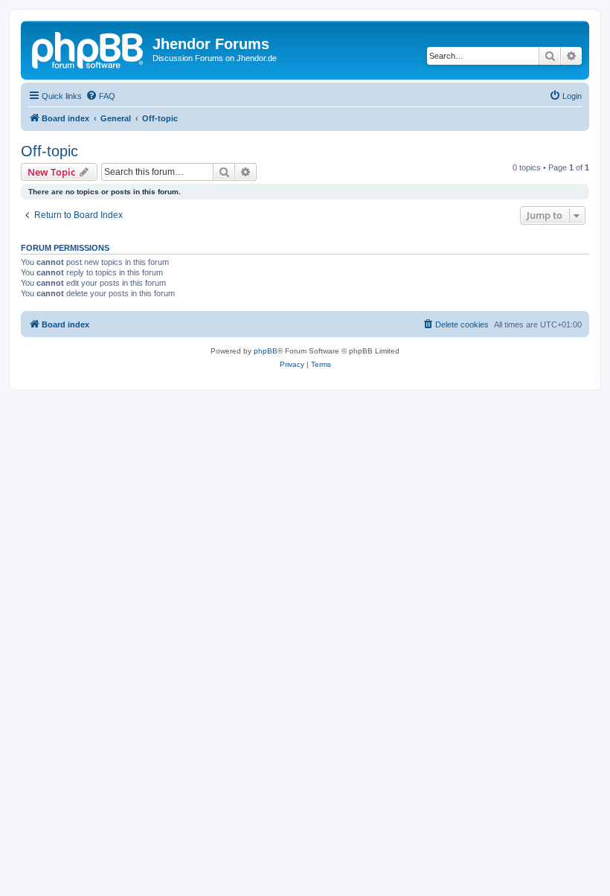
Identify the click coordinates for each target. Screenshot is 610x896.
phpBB (265, 351)
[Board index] (88, 48)
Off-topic (49, 151)
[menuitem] (100, 96)
